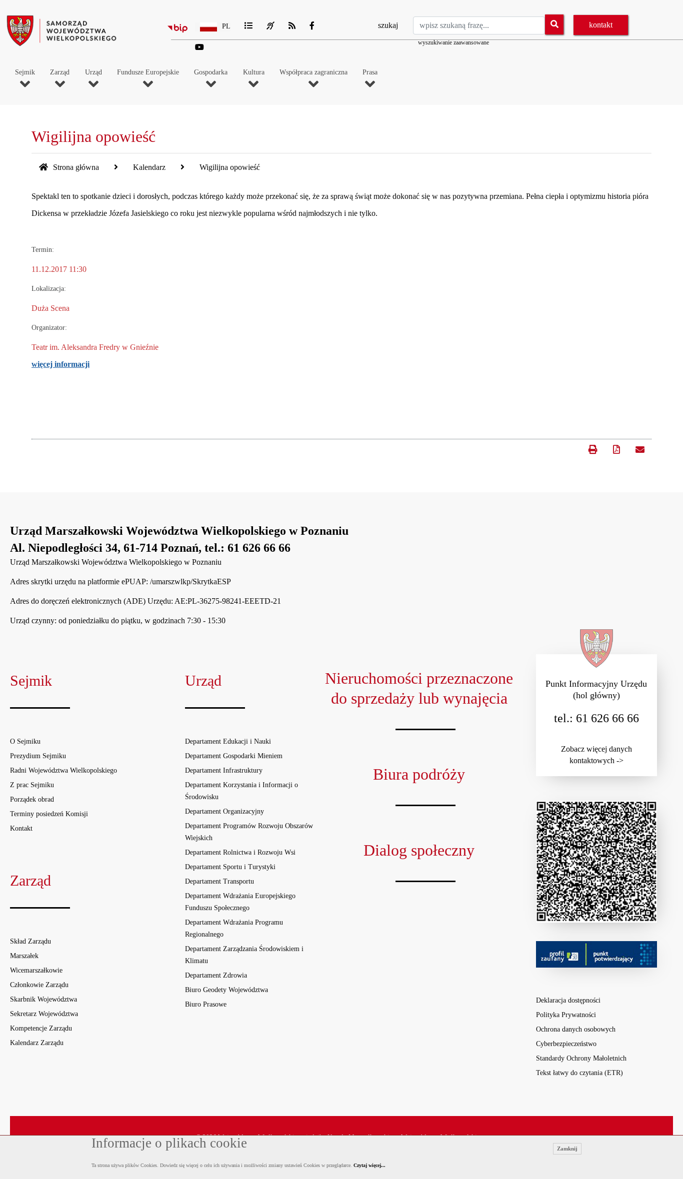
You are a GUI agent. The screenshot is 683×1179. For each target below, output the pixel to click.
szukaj (388, 25)
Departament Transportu (219, 881)
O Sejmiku (25, 741)
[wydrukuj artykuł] (593, 445)
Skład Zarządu (30, 941)
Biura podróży (419, 774)
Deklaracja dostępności (568, 1000)
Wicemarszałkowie (36, 970)
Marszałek (24, 956)
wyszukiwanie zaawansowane (453, 42)
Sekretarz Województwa (44, 1014)
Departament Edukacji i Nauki (228, 741)
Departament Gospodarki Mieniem (233, 756)
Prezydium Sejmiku (38, 756)
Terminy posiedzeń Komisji (49, 814)
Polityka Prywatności (566, 1015)
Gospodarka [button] (211, 72)
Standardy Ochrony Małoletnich (581, 1058)
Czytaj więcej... (370, 1165)
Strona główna (75, 167)
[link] (639, 448)
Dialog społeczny (419, 850)
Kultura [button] (253, 72)
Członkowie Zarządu (39, 985)
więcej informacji (61, 364)
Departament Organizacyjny (224, 811)
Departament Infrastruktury (223, 770)
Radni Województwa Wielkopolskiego (63, 770)
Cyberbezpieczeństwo (566, 1044)
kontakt (600, 24)
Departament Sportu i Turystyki (230, 867)
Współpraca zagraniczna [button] (314, 72)
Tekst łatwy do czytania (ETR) (579, 1073)
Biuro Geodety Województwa (226, 990)
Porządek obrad (32, 799)
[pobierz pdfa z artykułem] (616, 449)
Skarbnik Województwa (43, 999)
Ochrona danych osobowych (576, 1029)
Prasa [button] (370, 72)
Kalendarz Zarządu (37, 1043)
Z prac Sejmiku (32, 785)
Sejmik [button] (25, 72)
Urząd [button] (93, 72)
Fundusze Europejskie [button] (148, 72)
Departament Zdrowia (216, 975)
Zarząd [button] (60, 72)
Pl (226, 26)
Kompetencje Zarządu (41, 1028)
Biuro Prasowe (205, 1004)
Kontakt (21, 828)
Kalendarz (149, 167)
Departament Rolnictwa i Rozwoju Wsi (240, 852)
